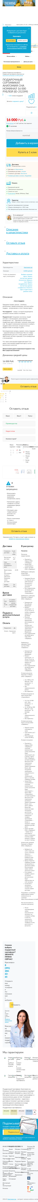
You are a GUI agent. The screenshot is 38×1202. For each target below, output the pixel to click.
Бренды (19, 67)
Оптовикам (12, 1179)
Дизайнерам (12, 1176)
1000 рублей (6, 1110)
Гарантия (11, 1156)
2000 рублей (14, 1110)
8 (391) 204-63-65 (7, 971)
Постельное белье (18, 1164)
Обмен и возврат (11, 1152)
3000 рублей (21, 1110)
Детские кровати (23, 1164)
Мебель (27, 56)
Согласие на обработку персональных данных (7, 1173)
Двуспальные (25, 1172)
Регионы (5, 1188)
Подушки (18, 1161)
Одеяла (23, 1161)
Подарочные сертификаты (13, 1167)
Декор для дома (28, 61)
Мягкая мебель (11, 56)
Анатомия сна (28, 267)
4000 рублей (29, 1110)
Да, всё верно (11, 40)
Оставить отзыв (19, 531)
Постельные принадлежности (12, 61)
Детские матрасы (17, 1152)
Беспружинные (19, 1172)
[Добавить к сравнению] (31, 95)
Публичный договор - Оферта (6, 1163)
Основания (24, 1149)
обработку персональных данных (19, 539)
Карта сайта (4, 1179)
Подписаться (13, 1132)
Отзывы (5, 1156)
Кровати (17, 1168)
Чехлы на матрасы (24, 1158)
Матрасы (17, 1149)
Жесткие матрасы (24, 1169)
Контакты (6, 1153)
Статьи (11, 1164)
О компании (6, 1150)
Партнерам (6, 1158)
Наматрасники (19, 1157)
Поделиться (30, 107)
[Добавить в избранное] (31, 101)
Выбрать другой (22, 40)
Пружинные (18, 1175)
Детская (30, 51)
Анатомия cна (12, 1199)
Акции (11, 1149)
